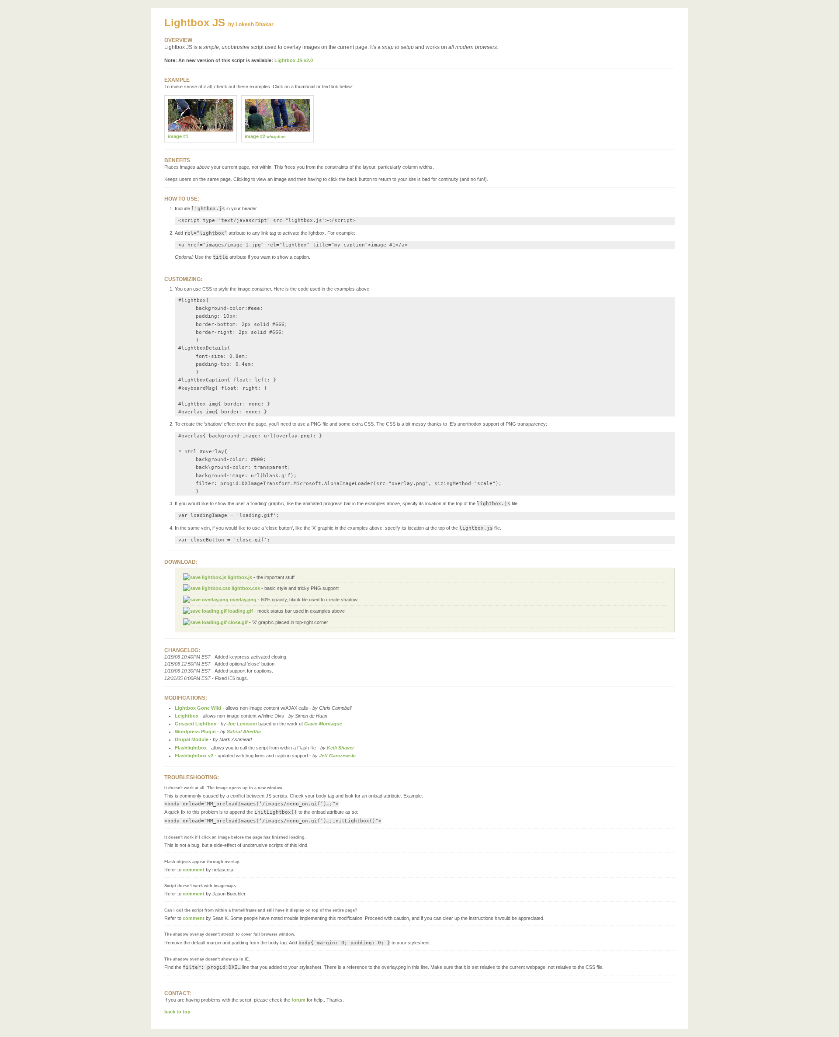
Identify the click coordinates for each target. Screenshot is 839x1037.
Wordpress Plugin (195, 731)
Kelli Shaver (340, 747)
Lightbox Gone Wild (198, 708)
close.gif (237, 622)
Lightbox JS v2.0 (293, 60)
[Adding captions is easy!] (277, 130)
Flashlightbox (191, 747)
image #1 (178, 136)
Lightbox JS (194, 22)
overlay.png (243, 599)
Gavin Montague (323, 723)
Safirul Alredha (244, 731)
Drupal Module (191, 739)
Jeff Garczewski (337, 755)
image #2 (265, 136)
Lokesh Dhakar (255, 24)
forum (298, 999)
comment (194, 869)
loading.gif (240, 611)
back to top (177, 1011)
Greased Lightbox (195, 723)
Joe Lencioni (242, 723)
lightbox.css (245, 588)
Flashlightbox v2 (194, 755)
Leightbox (186, 715)
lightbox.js (239, 577)
